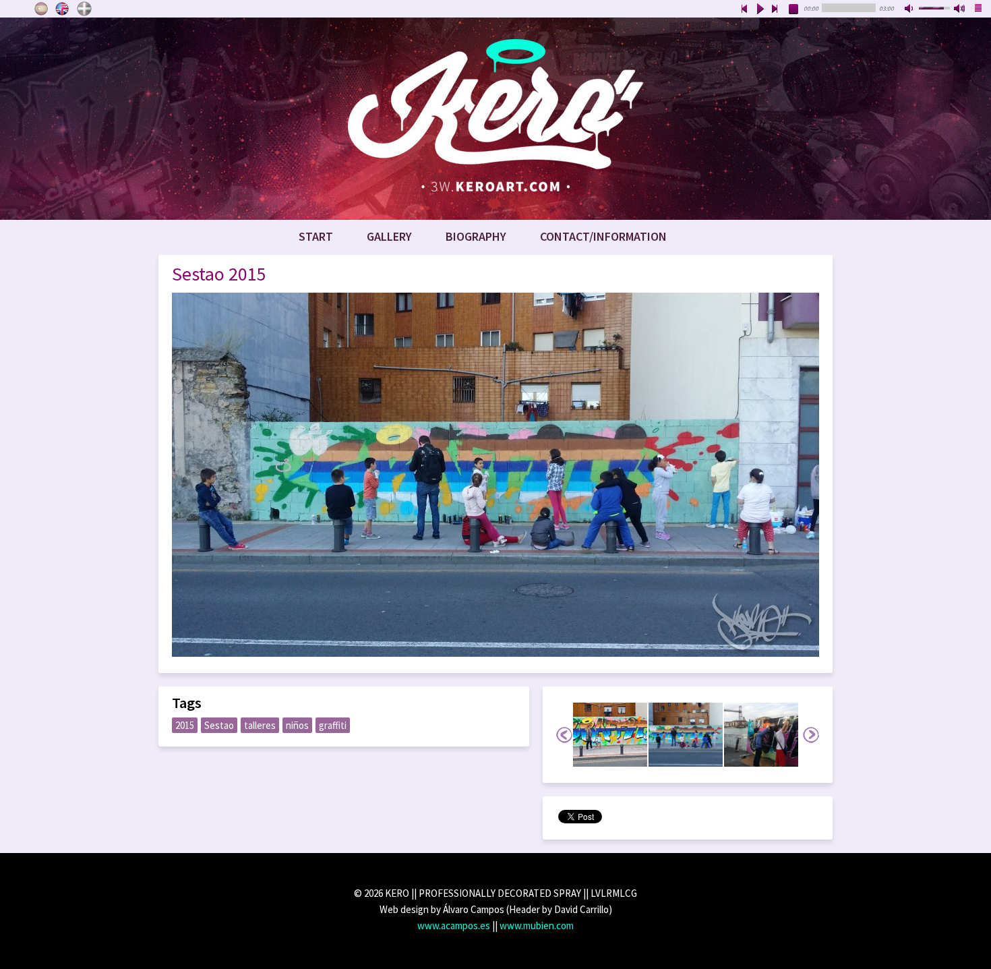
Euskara (84, 8)
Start (316, 236)
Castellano (41, 8)
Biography (476, 236)
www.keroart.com (495, 119)
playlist (979, 9)
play (760, 9)
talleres (260, 725)
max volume (960, 9)
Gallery (389, 236)
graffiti (333, 725)
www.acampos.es (453, 925)
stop (794, 9)
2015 (184, 725)
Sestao (219, 725)
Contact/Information (603, 236)
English (62, 8)
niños (297, 725)
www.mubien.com (537, 925)
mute (910, 9)
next (775, 9)
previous (744, 9)
